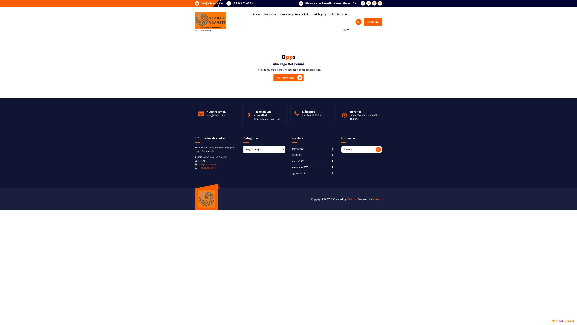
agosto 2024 (298, 173)
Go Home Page (285, 77)
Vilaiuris (351, 199)
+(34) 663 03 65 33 (207, 167)
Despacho (270, 14)
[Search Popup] (359, 22)
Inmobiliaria (302, 14)
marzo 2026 (298, 160)
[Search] (378, 149)
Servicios (285, 14)
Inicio (256, 14)
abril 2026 (297, 154)
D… (347, 14)
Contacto (373, 22)
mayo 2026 (297, 148)
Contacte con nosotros (267, 119)
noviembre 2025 (300, 167)
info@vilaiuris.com (212, 3)
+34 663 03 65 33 (242, 3)
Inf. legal (319, 14)
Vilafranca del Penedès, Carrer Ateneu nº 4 (330, 3)
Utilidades (334, 14)
